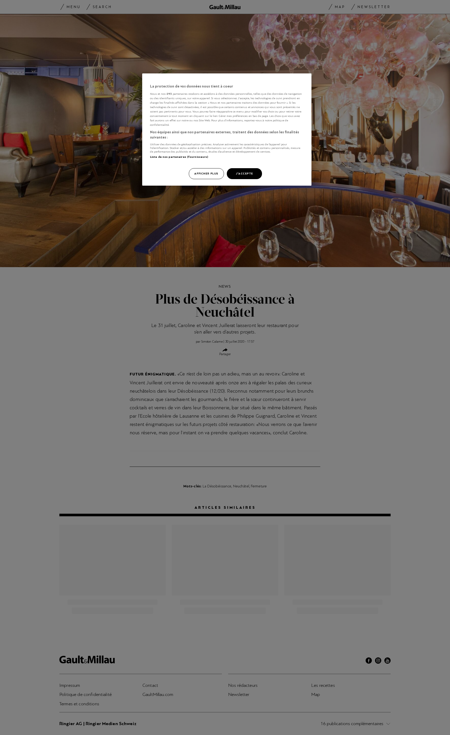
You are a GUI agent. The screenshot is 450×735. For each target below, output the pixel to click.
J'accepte (244, 173)
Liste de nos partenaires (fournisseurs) (179, 157)
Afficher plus (206, 173)
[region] (226, 129)
